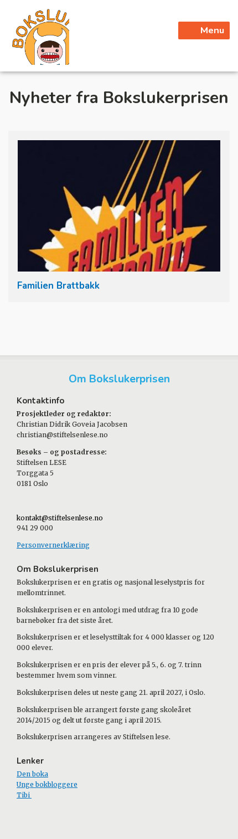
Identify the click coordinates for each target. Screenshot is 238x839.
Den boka (32, 774)
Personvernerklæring (53, 545)
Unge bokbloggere (47, 784)
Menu (212, 30)
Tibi (24, 795)
